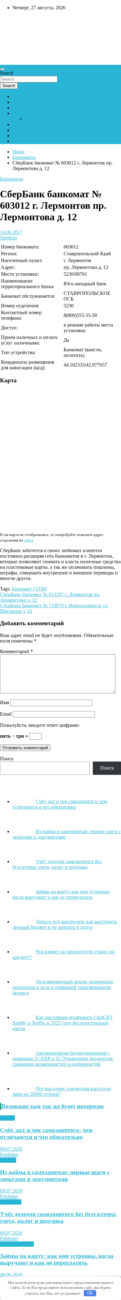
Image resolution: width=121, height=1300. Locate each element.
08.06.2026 (11, 1274)
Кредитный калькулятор (38, 130)
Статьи (7, 1118)
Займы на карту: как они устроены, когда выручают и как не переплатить (57, 1259)
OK (90, 1293)
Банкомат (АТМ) (29, 588)
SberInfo (8, 237)
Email (5, 714)
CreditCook (19, 21)
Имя (4, 702)
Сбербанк (22, 96)
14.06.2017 (11, 232)
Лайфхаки (10, 1202)
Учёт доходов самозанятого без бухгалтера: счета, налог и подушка (58, 1217)
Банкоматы (24, 102)
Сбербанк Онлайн (31, 141)
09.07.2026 (11, 1149)
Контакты (22, 124)
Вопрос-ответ (26, 113)
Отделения (23, 107)
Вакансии (22, 135)
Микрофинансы (17, 1244)
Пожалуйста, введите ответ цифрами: (40, 725)
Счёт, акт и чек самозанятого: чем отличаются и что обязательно (46, 1133)
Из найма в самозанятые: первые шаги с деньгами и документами (55, 1175)
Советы (8, 1160)
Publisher (9, 1154)
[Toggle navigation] (2, 69)
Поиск (7, 758)
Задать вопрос (40, 118)
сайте (29, 540)
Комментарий (16, 651)
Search (6, 73)
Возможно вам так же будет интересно (52, 1106)
